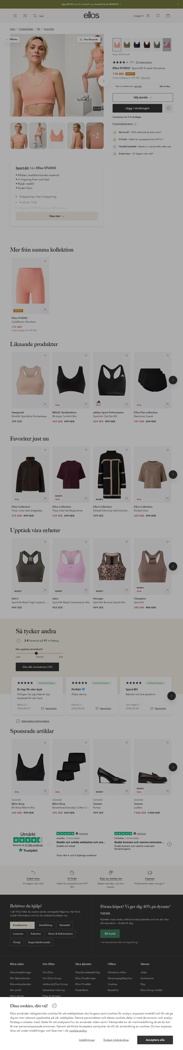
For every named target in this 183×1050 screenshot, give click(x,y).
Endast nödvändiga (116, 1040)
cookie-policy (78, 1030)
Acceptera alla (155, 1040)
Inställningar (87, 1040)
